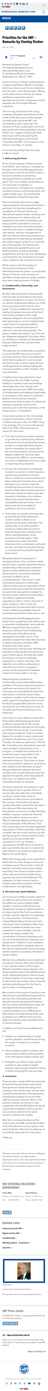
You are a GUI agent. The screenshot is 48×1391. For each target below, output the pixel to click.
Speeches (6, 1247)
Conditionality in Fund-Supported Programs (16, 1289)
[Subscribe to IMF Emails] (24, 4)
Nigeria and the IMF (10, 1233)
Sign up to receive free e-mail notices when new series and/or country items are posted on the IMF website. (23, 1342)
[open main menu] (43, 5)
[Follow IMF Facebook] (5, 4)
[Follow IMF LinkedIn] (8, 4)
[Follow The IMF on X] (2, 4)
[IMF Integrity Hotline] (27, 4)
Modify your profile (35, 1351)
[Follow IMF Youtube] (17, 4)
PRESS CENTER (9, 1323)
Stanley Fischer (7, 1285)
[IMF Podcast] (20, 4)
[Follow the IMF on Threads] (14, 4)
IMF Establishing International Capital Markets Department (21, 1294)
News (5, 1212)
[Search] (43, 11)
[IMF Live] (24, 1387)
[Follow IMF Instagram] (11, 4)
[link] (7, 28)
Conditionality (8, 1238)
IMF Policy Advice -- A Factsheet (15, 1242)
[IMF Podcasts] (34, 1383)
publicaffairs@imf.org (16, 1196)
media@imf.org (37, 1196)
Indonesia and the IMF (12, 1228)
